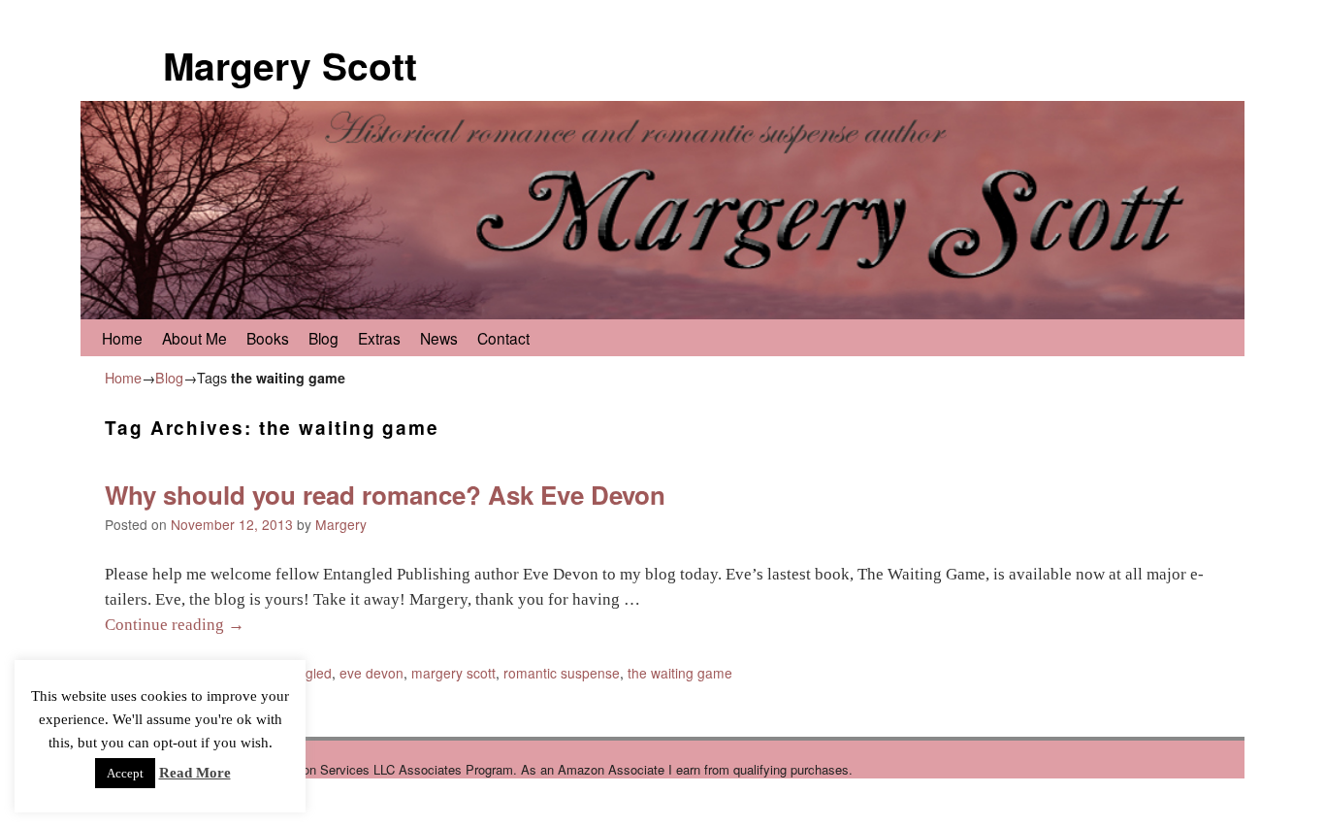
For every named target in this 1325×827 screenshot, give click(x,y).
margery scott (453, 672)
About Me (194, 337)
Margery (341, 524)
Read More (195, 772)
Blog (323, 337)
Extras (379, 337)
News (439, 337)
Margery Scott (290, 65)
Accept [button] (125, 773)
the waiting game (680, 672)
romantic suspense (561, 672)
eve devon (371, 672)
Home (122, 337)
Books (267, 337)
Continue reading (174, 624)
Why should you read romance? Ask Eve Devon (385, 495)
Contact (503, 337)
